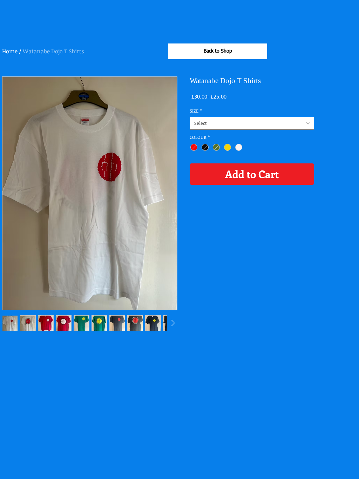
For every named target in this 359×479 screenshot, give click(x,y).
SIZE (196, 111)
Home (10, 51)
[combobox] (252, 123)
